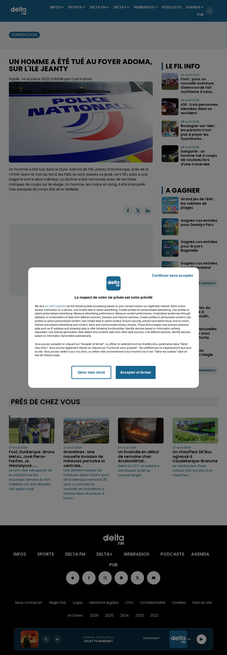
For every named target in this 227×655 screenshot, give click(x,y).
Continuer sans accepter (172, 275)
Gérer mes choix (91, 372)
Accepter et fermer (135, 372)
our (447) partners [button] (56, 306)
